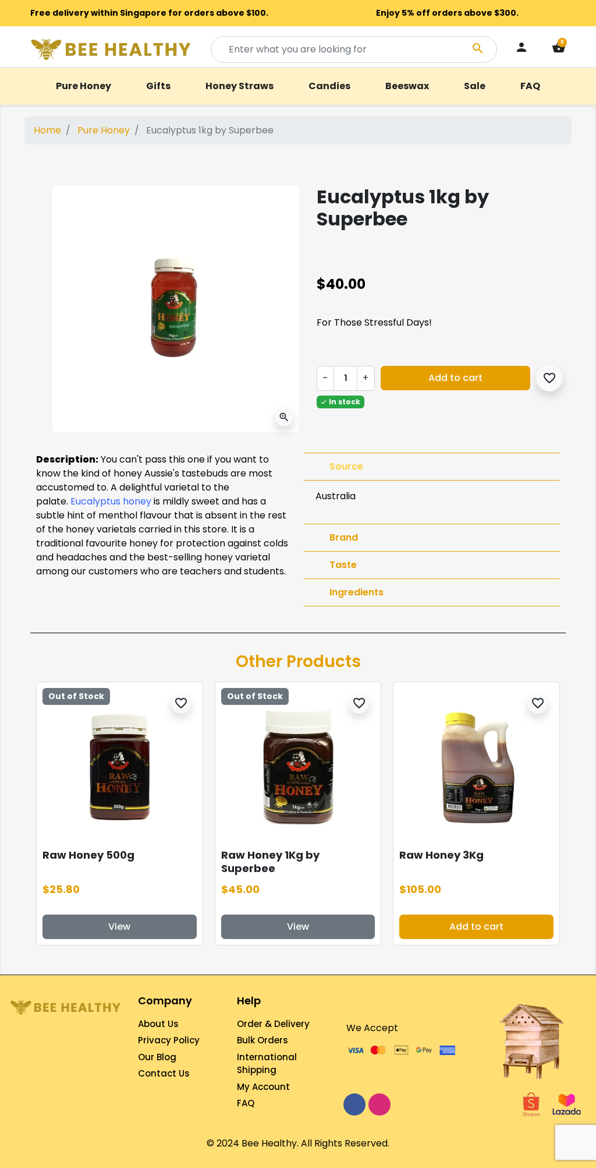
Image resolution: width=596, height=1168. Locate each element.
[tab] (432, 466)
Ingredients (356, 592)
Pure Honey (103, 130)
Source (346, 466)
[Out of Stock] (119, 764)
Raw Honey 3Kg (441, 855)
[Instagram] (379, 1104)
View (119, 926)
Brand (343, 537)
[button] (559, 49)
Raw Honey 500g (88, 855)
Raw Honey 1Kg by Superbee (270, 862)
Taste (343, 564)
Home (47, 130)
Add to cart (455, 377)
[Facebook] (354, 1104)
